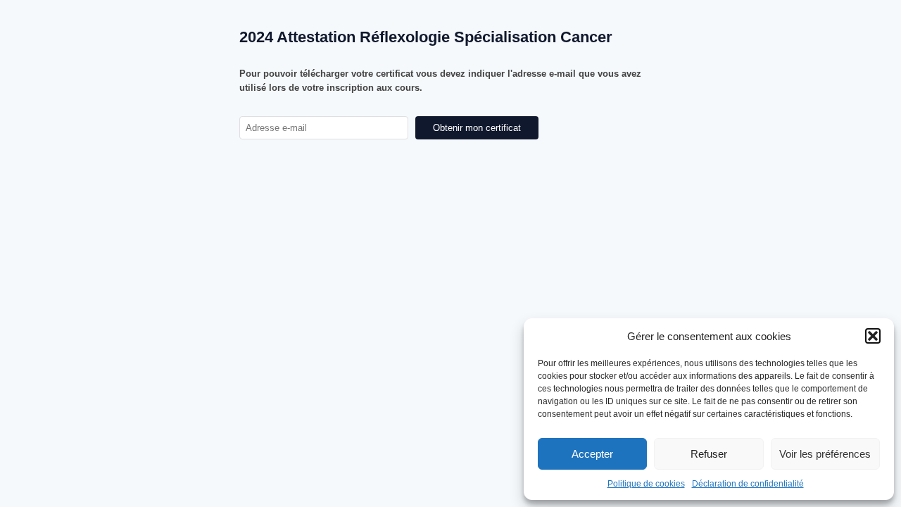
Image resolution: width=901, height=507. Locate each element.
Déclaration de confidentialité (748, 484)
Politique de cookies (646, 484)
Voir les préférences (825, 454)
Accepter (592, 454)
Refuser (709, 454)
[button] (873, 336)
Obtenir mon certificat (477, 128)
